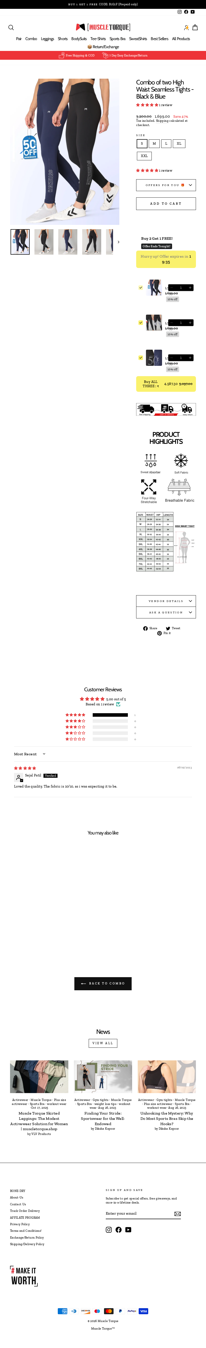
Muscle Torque (41, 1100)
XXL (144, 156)
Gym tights (101, 1100)
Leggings (47, 38)
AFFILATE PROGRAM (25, 1217)
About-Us (16, 1197)
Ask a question (166, 612)
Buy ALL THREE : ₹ (167, 384)
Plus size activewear (158, 1104)
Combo (31, 38)
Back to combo (106, 983)
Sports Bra (117, 38)
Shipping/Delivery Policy (27, 1244)
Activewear (20, 1100)
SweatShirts (138, 38)
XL (179, 143)
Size (140, 135)
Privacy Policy (20, 1224)
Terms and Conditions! (25, 1231)
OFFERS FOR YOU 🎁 (166, 185)
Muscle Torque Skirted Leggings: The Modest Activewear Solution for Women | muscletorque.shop (39, 1121)
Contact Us (18, 1204)
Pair (19, 38)
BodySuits (79, 38)
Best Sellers (159, 38)
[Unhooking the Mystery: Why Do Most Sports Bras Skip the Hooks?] (167, 1076)
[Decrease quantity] (171, 287)
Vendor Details (166, 601)
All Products (181, 38)
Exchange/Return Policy (27, 1237)
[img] (25, 768)
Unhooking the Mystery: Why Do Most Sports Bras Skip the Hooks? (166, 1118)
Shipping (162, 121)
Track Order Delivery (25, 1211)
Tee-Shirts (98, 38)
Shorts (63, 38)
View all (103, 1043)
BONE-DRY (17, 1191)
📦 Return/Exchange (103, 46)
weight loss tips (105, 1104)
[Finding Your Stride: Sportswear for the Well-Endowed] (103, 1076)
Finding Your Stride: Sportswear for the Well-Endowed (103, 1118)
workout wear (56, 1104)
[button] (147, 105)
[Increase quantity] (190, 287)
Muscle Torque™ (103, 1328)
